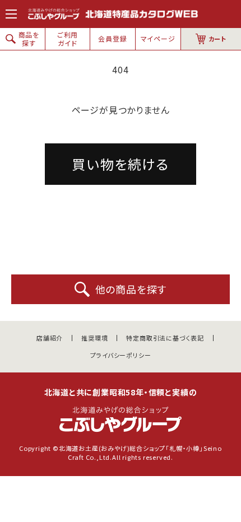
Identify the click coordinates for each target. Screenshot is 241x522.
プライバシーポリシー (120, 355)
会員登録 (112, 38)
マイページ (158, 38)
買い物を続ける (120, 164)
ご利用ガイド (67, 38)
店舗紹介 (49, 338)
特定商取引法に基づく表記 (165, 338)
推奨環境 (94, 338)
